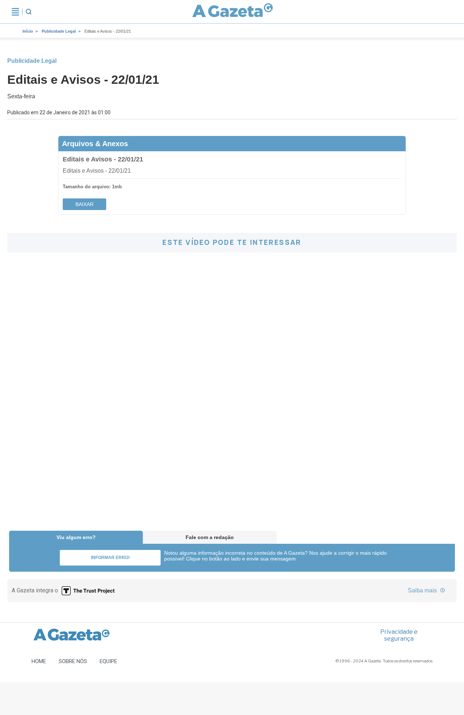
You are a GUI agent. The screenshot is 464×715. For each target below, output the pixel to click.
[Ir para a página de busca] (28, 11)
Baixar (84, 204)
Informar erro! (110, 557)
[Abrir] (15, 11)
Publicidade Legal (59, 31)
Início (27, 31)
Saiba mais (423, 590)
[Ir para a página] (232, 11)
